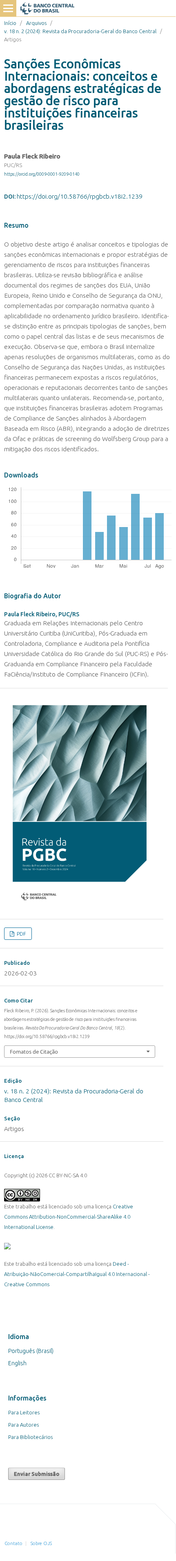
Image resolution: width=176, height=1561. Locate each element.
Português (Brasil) (30, 1351)
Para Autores (23, 1425)
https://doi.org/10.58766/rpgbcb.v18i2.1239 (80, 196)
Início (10, 23)
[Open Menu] (8, 8)
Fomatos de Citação (34, 1051)
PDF (21, 934)
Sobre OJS (41, 1543)
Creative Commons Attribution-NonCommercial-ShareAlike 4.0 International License (68, 1217)
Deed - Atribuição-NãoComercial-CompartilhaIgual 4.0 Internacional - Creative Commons (77, 1274)
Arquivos (36, 23)
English (17, 1363)
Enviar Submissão (36, 1474)
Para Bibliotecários (30, 1437)
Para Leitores (24, 1412)
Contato (13, 1543)
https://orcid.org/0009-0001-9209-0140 (42, 174)
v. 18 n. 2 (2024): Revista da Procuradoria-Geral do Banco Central (80, 31)
